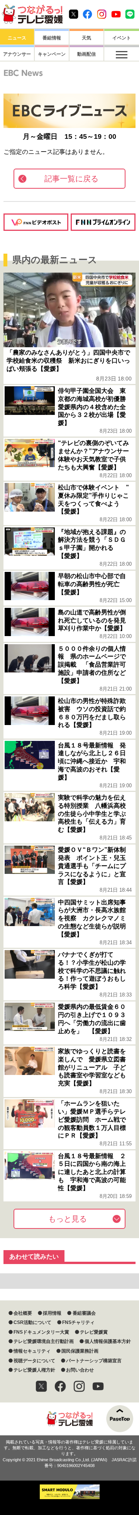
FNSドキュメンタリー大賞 (41, 1332)
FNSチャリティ (78, 1322)
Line (130, 14)
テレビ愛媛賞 (94, 1332)
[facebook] (60, 1386)
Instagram (102, 14)
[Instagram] (79, 1386)
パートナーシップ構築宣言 (94, 1360)
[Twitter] (41, 1386)
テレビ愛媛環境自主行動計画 (44, 1341)
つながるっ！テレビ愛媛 (69, 1419)
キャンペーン (52, 54)
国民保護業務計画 (79, 1351)
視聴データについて (34, 1360)
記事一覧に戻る (71, 178)
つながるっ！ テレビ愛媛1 (32, 14)
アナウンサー (17, 54)
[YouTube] (98, 1386)
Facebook (87, 14)
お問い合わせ (80, 1370)
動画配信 (86, 54)
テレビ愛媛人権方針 (34, 1370)
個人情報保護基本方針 (108, 1341)
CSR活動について (32, 1322)
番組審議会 (84, 1313)
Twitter (73, 14)
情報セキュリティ (32, 1351)
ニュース (17, 38)
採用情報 (52, 1313)
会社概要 (23, 1313)
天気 (86, 38)
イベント (121, 38)
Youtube (116, 14)
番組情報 (51, 38)
